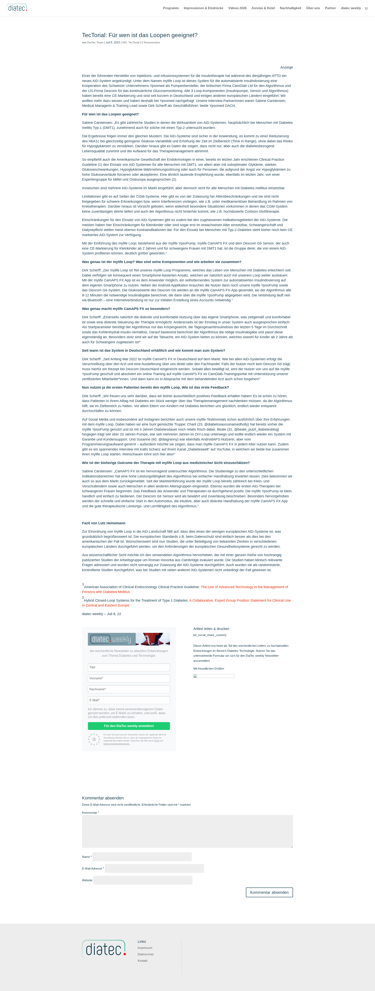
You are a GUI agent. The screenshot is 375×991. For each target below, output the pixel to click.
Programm (171, 8)
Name (87, 856)
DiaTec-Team (95, 42)
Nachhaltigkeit (290, 8)
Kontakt (142, 960)
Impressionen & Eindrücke (203, 8)
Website (87, 880)
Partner (330, 8)
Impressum (145, 947)
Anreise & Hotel (263, 8)
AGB (157, 740)
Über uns (313, 8)
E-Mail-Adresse (93, 868)
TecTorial (133, 42)
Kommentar (90, 812)
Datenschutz (146, 954)
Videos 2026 (237, 8)
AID (124, 42)
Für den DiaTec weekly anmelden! (129, 726)
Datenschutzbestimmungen (117, 744)
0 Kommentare (151, 42)
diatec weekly (351, 8)
